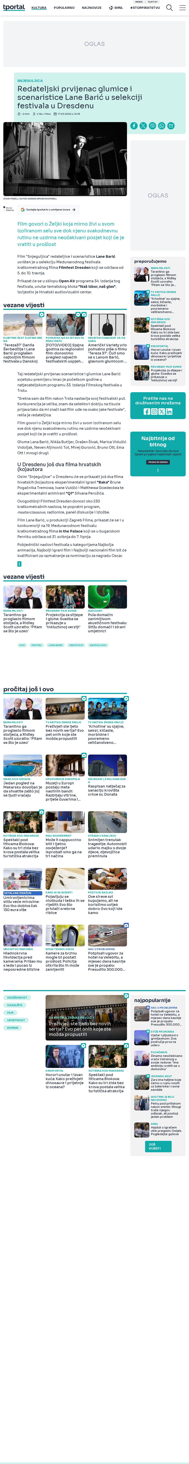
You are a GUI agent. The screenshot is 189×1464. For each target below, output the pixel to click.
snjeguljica (98, 645)
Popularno (64, 8)
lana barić (56, 645)
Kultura (39, 8)
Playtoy (152, 2)
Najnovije (91, 8)
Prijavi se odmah (158, 462)
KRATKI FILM (76, 645)
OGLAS (94, 44)
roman (12, 1027)
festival (37, 645)
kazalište (14, 1005)
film (10, 1012)
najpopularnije (152, 1000)
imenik (139, 2)
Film (22, 645)
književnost (17, 997)
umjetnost (16, 1020)
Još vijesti (155, 1146)
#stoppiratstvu (145, 8)
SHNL (118, 8)
